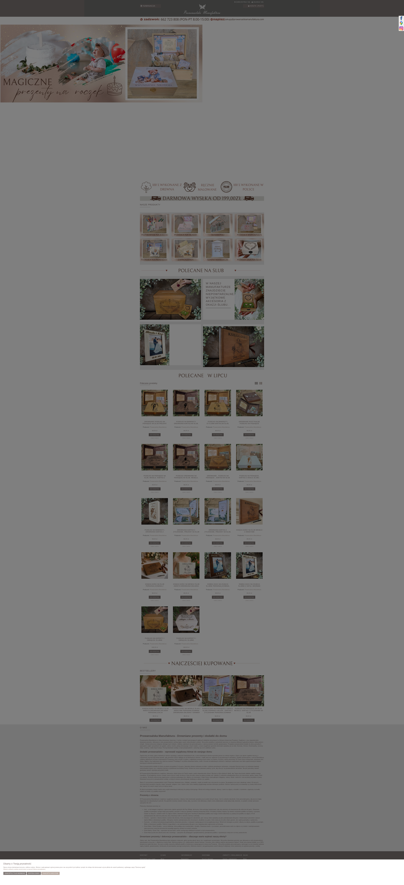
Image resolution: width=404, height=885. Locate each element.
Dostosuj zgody (34, 873)
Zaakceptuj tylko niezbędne (15, 873)
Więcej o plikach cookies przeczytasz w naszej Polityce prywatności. (24, 869)
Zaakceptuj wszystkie (50, 873)
